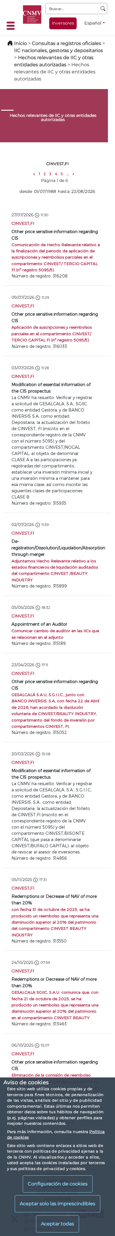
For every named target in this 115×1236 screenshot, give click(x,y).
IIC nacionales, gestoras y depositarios (58, 50)
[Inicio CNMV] (32, 14)
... (67, 174)
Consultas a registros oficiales (66, 43)
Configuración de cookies (58, 1184)
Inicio (20, 43)
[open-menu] (12, 26)
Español (92, 23)
